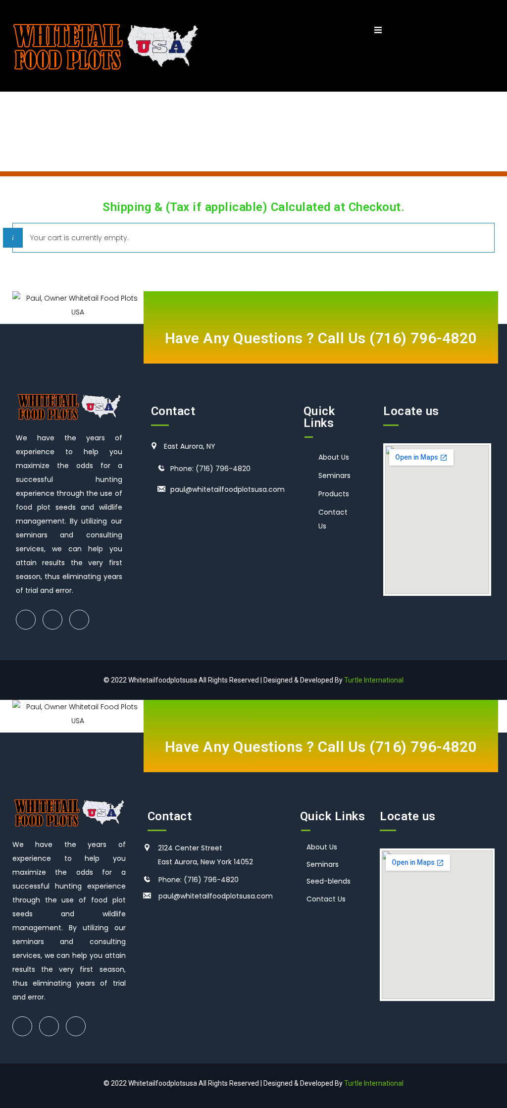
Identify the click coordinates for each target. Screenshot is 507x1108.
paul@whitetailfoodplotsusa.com (227, 489)
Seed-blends (328, 881)
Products (333, 494)
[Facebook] (26, 620)
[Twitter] (52, 620)
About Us (333, 457)
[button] (378, 31)
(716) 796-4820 (423, 338)
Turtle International (374, 680)
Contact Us (326, 899)
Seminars (334, 475)
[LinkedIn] (79, 620)
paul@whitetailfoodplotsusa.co (211, 896)
